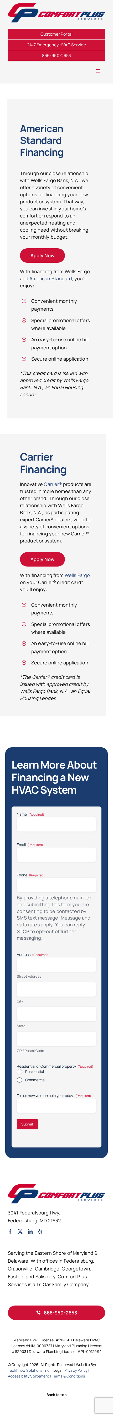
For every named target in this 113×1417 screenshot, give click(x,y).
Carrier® (53, 484)
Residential (34, 1071)
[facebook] (10, 1231)
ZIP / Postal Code (30, 1050)
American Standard (50, 278)
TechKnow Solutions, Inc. (29, 1370)
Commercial (35, 1079)
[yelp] (40, 1231)
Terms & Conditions (68, 1376)
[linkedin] (30, 1231)
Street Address (29, 976)
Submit (27, 1124)
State (21, 1025)
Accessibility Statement (28, 1376)
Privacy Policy (76, 1370)
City (20, 1001)
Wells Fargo (77, 575)
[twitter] (20, 1231)
